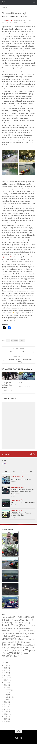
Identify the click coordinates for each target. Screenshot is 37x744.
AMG (20, 623)
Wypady (5, 7)
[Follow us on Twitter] (31, 454)
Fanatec (17, 631)
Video (29, 647)
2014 (7, 340)
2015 (6, 685)
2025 (6, 665)
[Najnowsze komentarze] (22, 472)
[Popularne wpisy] (6, 472)
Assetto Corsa (13, 625)
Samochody (19, 477)
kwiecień (8, 697)
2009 (6, 712)
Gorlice (20, 383)
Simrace (27, 642)
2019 (6, 675)
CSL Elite (21, 628)
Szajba (9, 647)
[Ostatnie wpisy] (14, 472)
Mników (27, 636)
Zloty (17, 656)
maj (6, 695)
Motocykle (11, 638)
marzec (8, 699)
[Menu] (34, 2)
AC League (10, 623)
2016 (16, 620)
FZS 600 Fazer (28, 631)
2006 (6, 719)
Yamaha (7, 656)
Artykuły (27, 623)
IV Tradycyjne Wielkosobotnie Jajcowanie (7, 385)
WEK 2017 (8, 650)
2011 (5, 707)
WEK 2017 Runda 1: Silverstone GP (23, 503)
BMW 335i (7, 628)
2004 (6, 721)
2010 (24, 617)
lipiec (7, 692)
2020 (6, 673)
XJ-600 (27, 653)
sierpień (8, 690)
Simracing (14, 487)
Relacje (5, 642)
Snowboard (25, 645)
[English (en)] (5, 463)
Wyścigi (21, 500)
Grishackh (19, 633)
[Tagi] (31, 472)
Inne (12, 477)
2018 (6, 677)
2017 (24, 619)
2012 (6, 704)
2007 (6, 716)
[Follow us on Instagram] (34, 454)
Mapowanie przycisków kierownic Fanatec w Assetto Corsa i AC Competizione (22, 492)
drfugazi (9, 20)
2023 (6, 668)
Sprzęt (21, 487)
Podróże (23, 639)
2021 (6, 670)
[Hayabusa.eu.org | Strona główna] (4, 2)
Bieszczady (14, 340)
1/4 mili (6, 617)
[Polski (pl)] (2, 463)
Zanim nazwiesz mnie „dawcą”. (21, 479)
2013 (6, 702)
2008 (15, 617)
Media (20, 636)
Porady (31, 639)
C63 (14, 628)
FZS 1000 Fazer (8, 633)
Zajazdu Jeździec (7, 257)
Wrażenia (20, 650)
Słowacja (19, 648)
